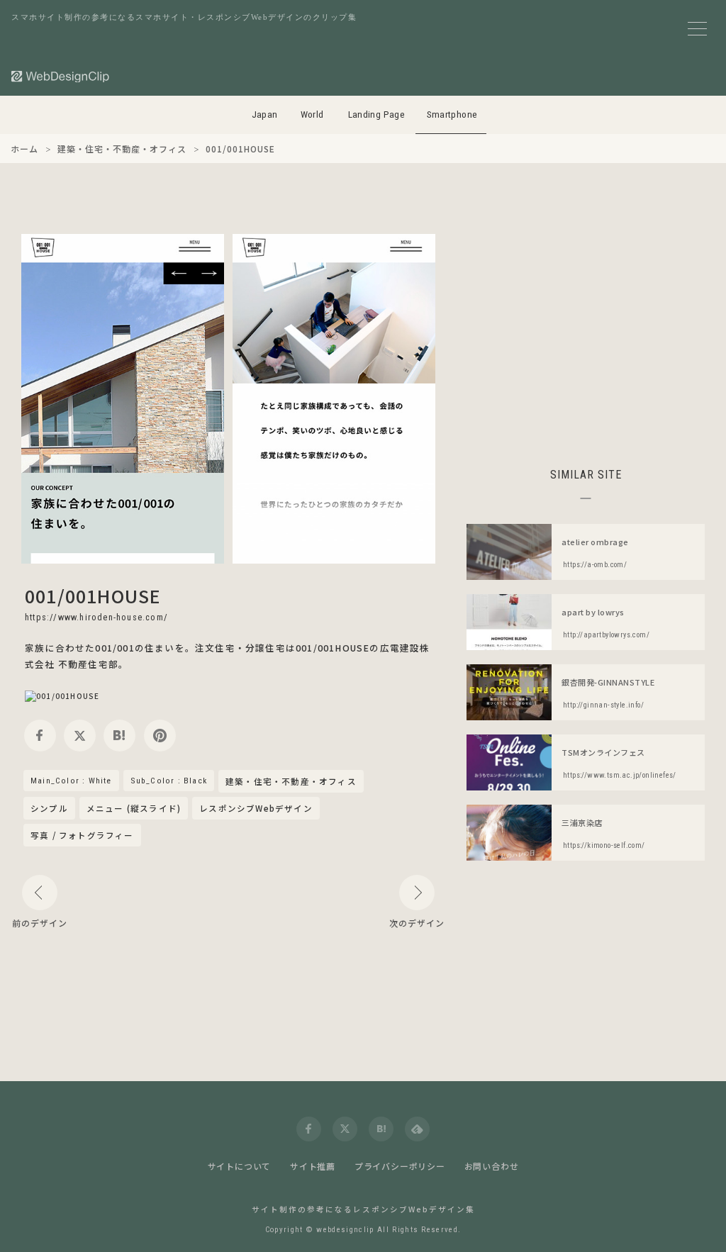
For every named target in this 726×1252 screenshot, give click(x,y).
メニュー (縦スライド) (133, 808)
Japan (265, 114)
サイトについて (240, 1166)
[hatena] (119, 735)
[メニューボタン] (697, 29)
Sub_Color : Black (168, 781)
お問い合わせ (491, 1166)
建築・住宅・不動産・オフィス (291, 782)
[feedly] (417, 1129)
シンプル (49, 808)
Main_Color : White (71, 781)
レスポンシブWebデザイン (256, 808)
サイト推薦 (312, 1166)
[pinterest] (160, 735)
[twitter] (80, 735)
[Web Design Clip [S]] (61, 76)
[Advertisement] (585, 333)
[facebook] (40, 735)
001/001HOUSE (92, 595)
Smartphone (452, 114)
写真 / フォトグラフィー (82, 835)
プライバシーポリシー (399, 1166)
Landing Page (377, 114)
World (312, 114)
